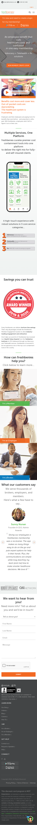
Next (34, 542)
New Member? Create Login (18, 65)
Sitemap (33, 783)
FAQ (2, 750)
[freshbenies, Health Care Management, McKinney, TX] (8, 690)
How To (3, 719)
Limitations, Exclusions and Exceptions (17, 813)
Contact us (5, 743)
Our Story (4, 707)
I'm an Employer (6, 731)
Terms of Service (22, 783)
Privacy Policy (10, 783)
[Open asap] (30, 819)
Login (31, 7)
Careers (4, 716)
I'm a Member (5, 734)
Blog (2, 713)
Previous (3, 542)
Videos (3, 710)
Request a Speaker (7, 746)
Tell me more (29, 399)
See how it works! (19, 92)
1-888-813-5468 (23, 2)
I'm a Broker (5, 728)
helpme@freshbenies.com (9, 2)
